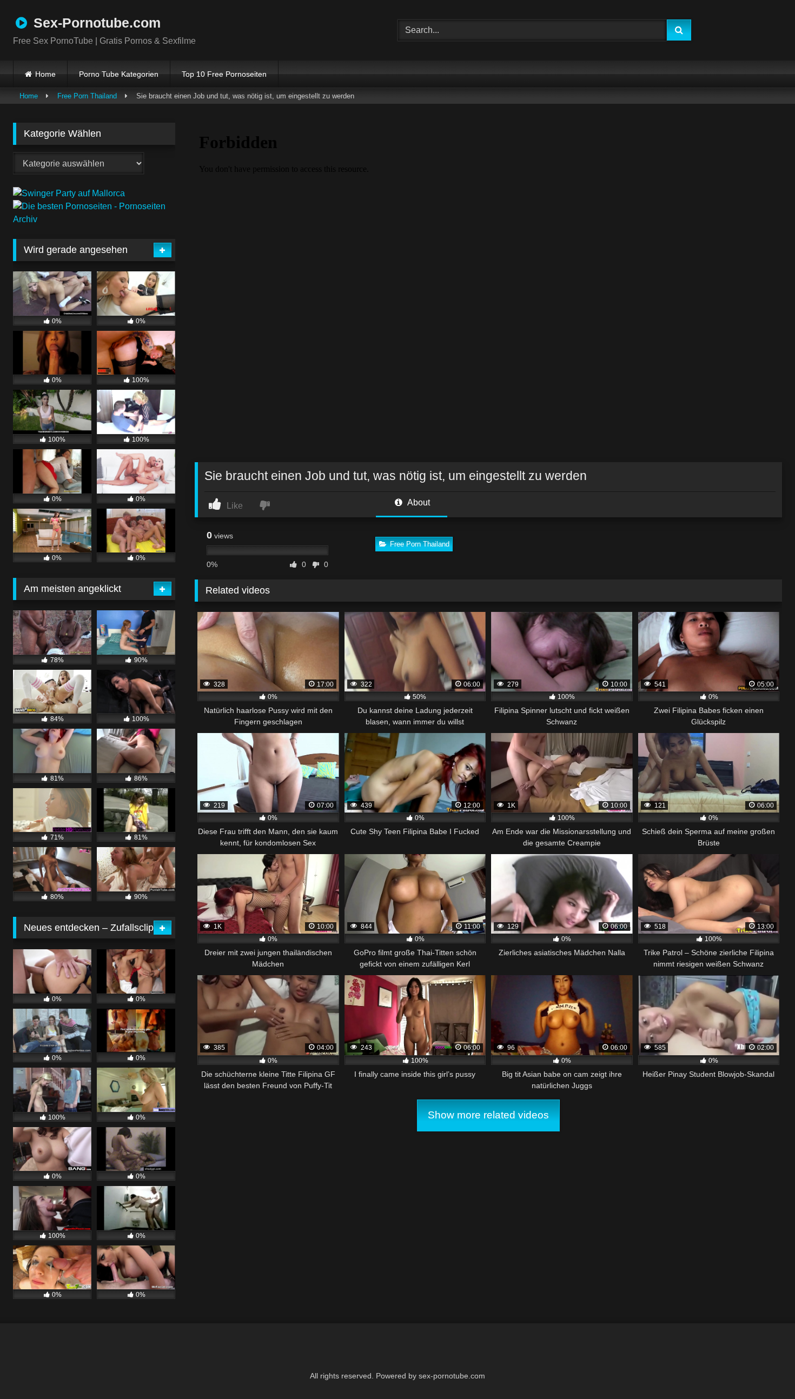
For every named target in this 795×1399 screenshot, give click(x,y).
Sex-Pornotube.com (95, 22)
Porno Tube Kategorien (118, 74)
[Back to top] (760, 1366)
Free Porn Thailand (87, 96)
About (418, 502)
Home (45, 74)
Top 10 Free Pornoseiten (224, 74)
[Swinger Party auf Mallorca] (69, 193)
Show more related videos (488, 1115)
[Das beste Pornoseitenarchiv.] (94, 219)
